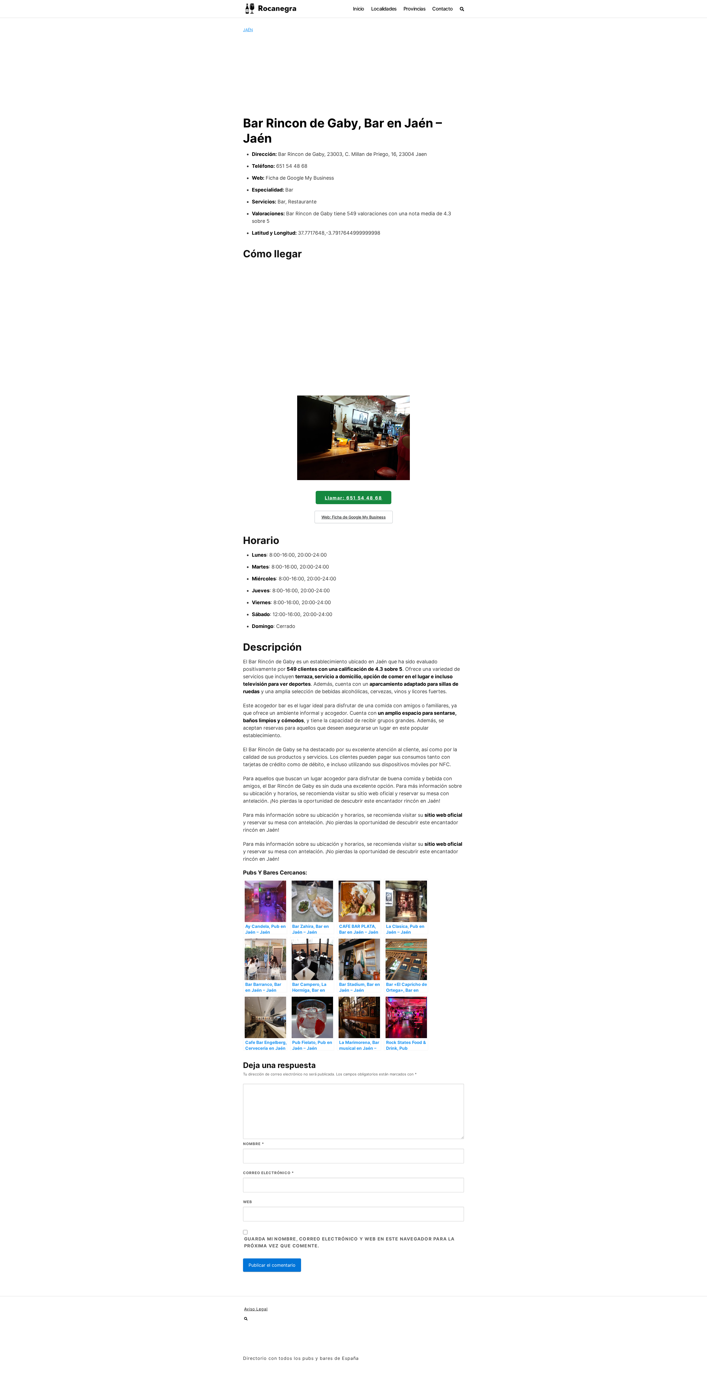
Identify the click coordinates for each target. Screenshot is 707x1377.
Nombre (253, 1144)
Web (247, 1202)
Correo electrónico (268, 1173)
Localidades (383, 9)
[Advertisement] (353, 74)
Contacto (442, 9)
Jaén (248, 29)
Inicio (358, 9)
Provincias (414, 9)
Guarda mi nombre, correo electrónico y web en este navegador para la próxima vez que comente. (349, 1242)
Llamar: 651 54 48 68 (353, 498)
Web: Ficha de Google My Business (353, 517)
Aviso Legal (256, 1309)
